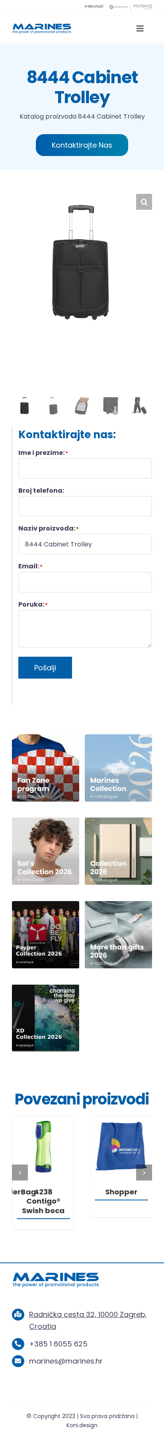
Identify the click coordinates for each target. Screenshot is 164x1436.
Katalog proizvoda (48, 116)
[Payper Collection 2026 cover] (45, 904)
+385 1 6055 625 (58, 1344)
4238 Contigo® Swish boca (42, 1201)
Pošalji (45, 668)
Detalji (43, 1148)
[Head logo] (94, 8)
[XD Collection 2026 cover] (45, 988)
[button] (144, 202)
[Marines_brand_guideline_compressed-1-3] (42, 26)
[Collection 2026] (118, 821)
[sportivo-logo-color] (118, 8)
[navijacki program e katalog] (45, 738)
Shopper (121, 1192)
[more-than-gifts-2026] (118, 904)
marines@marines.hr (66, 1361)
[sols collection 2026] (45, 821)
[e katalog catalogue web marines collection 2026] (118, 738)
